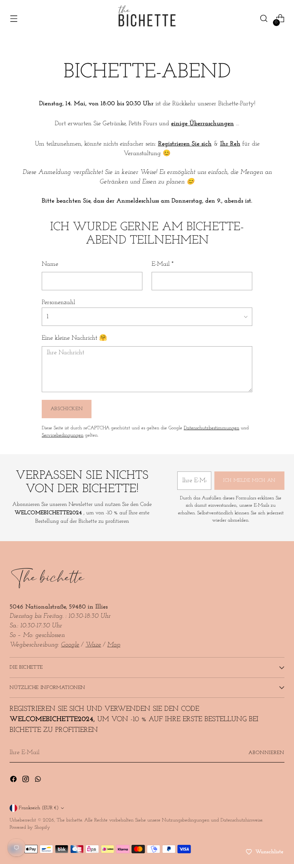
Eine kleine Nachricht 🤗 (74, 338)
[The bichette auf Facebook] (14, 780)
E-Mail (163, 264)
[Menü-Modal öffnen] (13, 18)
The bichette (69, 820)
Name (50, 264)
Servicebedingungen (62, 435)
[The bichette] (147, 18)
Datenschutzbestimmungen (211, 427)
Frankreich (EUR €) (39, 807)
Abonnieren (266, 752)
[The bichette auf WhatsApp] (38, 780)
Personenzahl (58, 302)
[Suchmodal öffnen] (264, 18)
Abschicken (67, 408)
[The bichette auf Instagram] (26, 780)
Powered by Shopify (30, 827)
